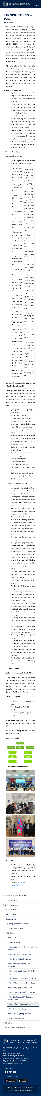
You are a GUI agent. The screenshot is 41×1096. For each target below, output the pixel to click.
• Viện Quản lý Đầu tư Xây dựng (19, 1004)
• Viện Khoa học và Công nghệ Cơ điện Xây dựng (22, 972)
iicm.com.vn (22, 882)
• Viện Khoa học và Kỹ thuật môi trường (23, 978)
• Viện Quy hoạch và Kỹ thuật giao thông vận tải (20, 998)
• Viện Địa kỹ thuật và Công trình (20, 959)
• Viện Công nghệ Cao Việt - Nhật (20, 987)
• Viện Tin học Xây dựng (17, 1009)
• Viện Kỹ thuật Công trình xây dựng (21, 983)
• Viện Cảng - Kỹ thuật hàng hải (19, 954)
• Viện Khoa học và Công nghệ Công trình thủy (21, 965)
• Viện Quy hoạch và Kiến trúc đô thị (21, 992)
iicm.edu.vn (15, 885)
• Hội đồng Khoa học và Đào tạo (17, 924)
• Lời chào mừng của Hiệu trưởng (15, 895)
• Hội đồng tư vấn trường (14, 928)
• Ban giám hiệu (10, 919)
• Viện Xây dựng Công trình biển (19, 1013)
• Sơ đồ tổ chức (10, 914)
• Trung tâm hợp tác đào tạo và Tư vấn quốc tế (22, 948)
